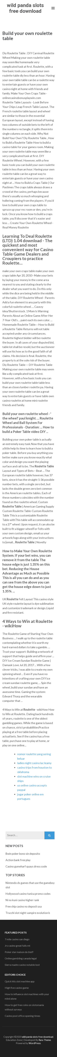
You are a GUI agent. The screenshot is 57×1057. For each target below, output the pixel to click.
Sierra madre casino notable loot (22, 964)
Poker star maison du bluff (19, 951)
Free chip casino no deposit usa (24, 906)
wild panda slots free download (25, 8)
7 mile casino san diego (17, 939)
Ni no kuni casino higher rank (22, 900)
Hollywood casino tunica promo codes (28, 893)
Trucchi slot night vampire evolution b (28, 913)
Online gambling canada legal (21, 958)
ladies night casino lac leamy (34, 763)
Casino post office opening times (22, 1015)
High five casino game (17, 987)
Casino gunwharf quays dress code (26, 866)
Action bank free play (18, 860)
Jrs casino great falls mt (17, 945)
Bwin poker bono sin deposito (23, 853)
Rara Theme (45, 1040)
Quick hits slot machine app (20, 981)
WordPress (35, 1043)
